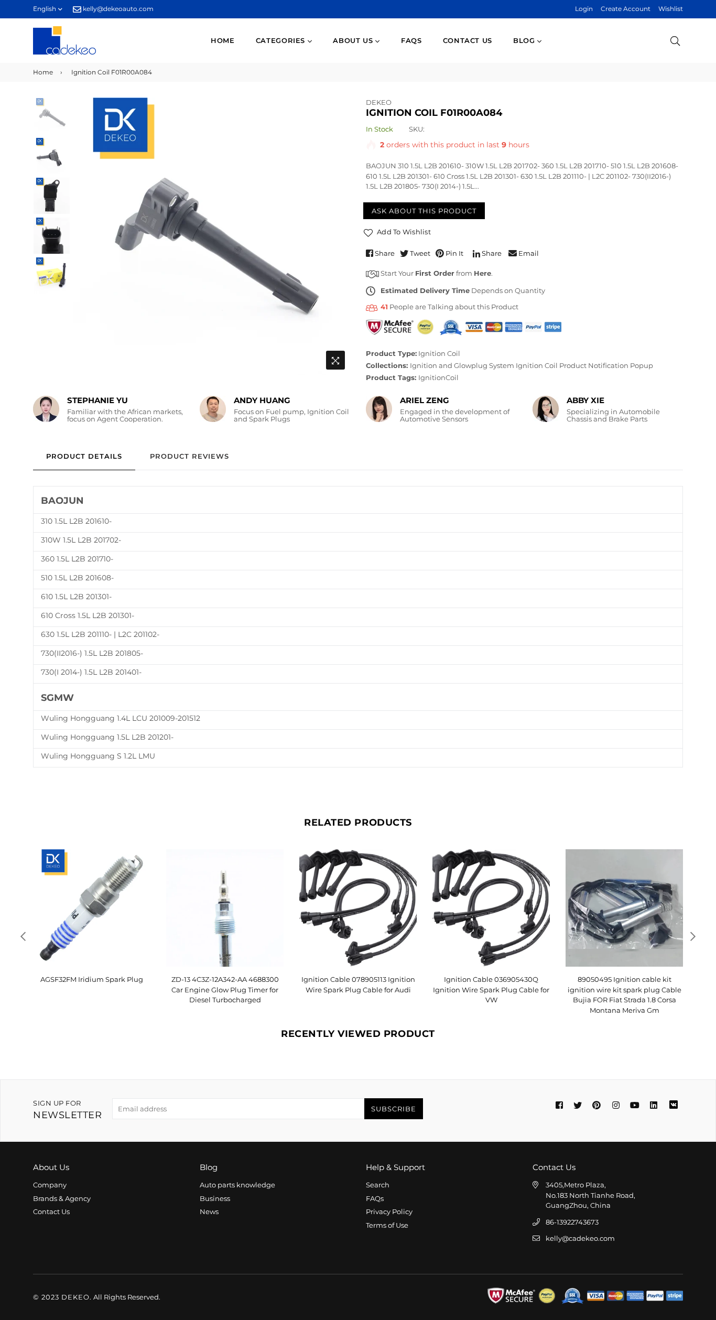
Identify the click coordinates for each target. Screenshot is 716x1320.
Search (377, 1185)
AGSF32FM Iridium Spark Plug (91, 979)
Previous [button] (86, 235)
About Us (354, 40)
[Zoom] (335, 360)
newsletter (67, 1110)
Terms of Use (387, 1225)
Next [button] (337, 235)
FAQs (411, 40)
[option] (211, 236)
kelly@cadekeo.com (580, 1238)
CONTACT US (468, 40)
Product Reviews (189, 456)
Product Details (84, 456)
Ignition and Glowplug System (462, 365)
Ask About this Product (424, 211)
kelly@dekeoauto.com (117, 9)
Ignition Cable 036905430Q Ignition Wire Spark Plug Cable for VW (491, 989)
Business (215, 1198)
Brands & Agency (62, 1198)
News (209, 1211)
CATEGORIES (282, 40)
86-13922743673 (572, 1222)
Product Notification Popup (606, 365)
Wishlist (670, 9)
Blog (525, 40)
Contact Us (51, 1211)
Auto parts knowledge (237, 1185)
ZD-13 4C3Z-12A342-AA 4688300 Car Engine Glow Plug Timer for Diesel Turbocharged (225, 989)
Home (223, 40)
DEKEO (379, 102)
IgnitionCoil (438, 377)
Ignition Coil (439, 353)
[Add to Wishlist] (138, 874)
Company (50, 1185)
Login (584, 9)
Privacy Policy (389, 1211)
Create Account (625, 9)
